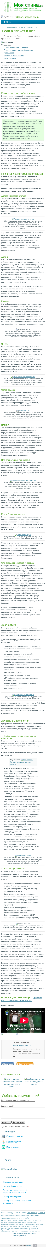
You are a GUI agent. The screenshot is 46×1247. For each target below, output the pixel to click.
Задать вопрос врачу (27, 17)
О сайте (41, 1213)
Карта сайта (32, 1213)
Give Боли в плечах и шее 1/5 (35, 1067)
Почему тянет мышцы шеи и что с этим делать (17, 1201)
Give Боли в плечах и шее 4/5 (42, 1067)
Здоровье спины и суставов (13, 27)
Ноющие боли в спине (12, 1186)
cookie (28, 1245)
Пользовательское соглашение (24, 1234)
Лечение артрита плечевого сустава (20, 763)
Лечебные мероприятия (14, 56)
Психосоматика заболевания (16, 47)
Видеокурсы (12, 1147)
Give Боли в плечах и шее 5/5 (44, 1067)
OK (35, 1245)
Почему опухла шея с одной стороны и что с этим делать (15, 1191)
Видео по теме (10, 58)
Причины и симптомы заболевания (18, 50)
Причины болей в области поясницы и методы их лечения (12, 1084)
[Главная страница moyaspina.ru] (23, 7)
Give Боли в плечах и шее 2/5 (37, 1067)
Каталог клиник (14, 1136)
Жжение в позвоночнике (13, 1182)
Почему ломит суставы (12, 1197)
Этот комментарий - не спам (16, 1126)
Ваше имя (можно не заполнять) (15, 1100)
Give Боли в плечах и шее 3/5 (40, 1067)
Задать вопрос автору (22, 1045)
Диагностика (32, 27)
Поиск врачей (13, 1141)
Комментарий (7, 1106)
